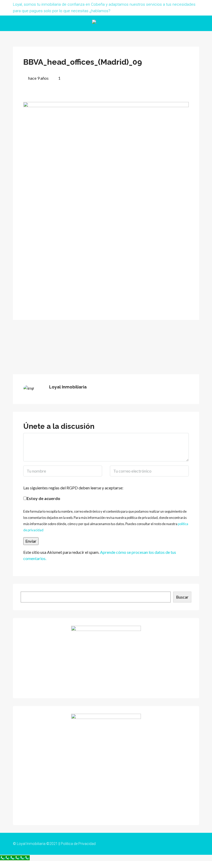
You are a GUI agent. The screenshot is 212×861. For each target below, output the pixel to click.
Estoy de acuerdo (43, 498)
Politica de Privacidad (78, 844)
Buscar (182, 596)
